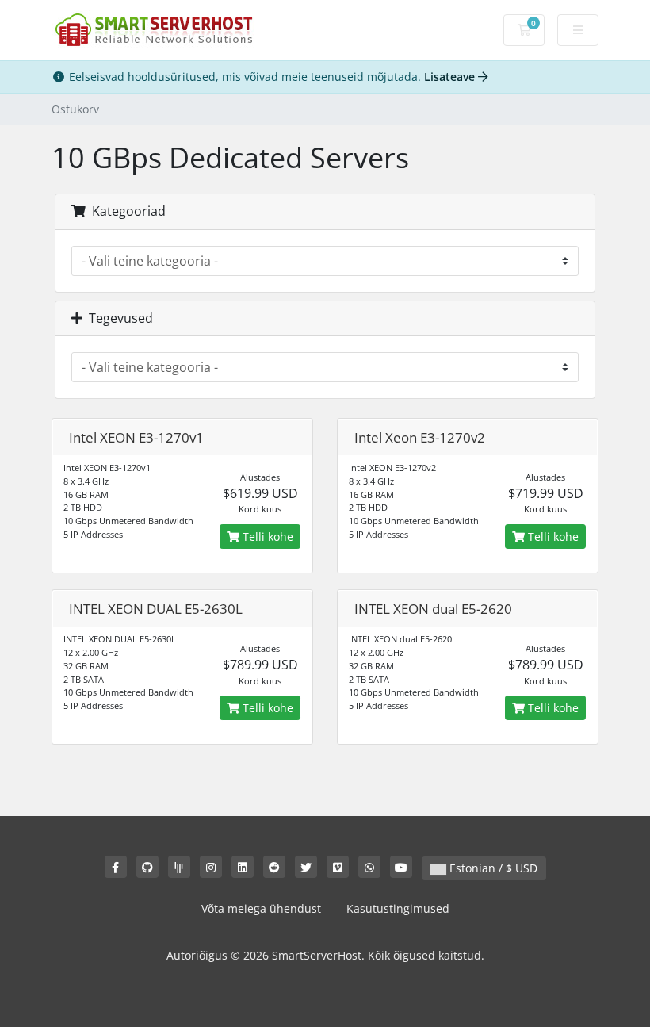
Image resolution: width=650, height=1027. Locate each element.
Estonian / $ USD (491, 868)
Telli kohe (266, 536)
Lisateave (451, 76)
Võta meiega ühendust (261, 908)
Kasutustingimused (397, 908)
